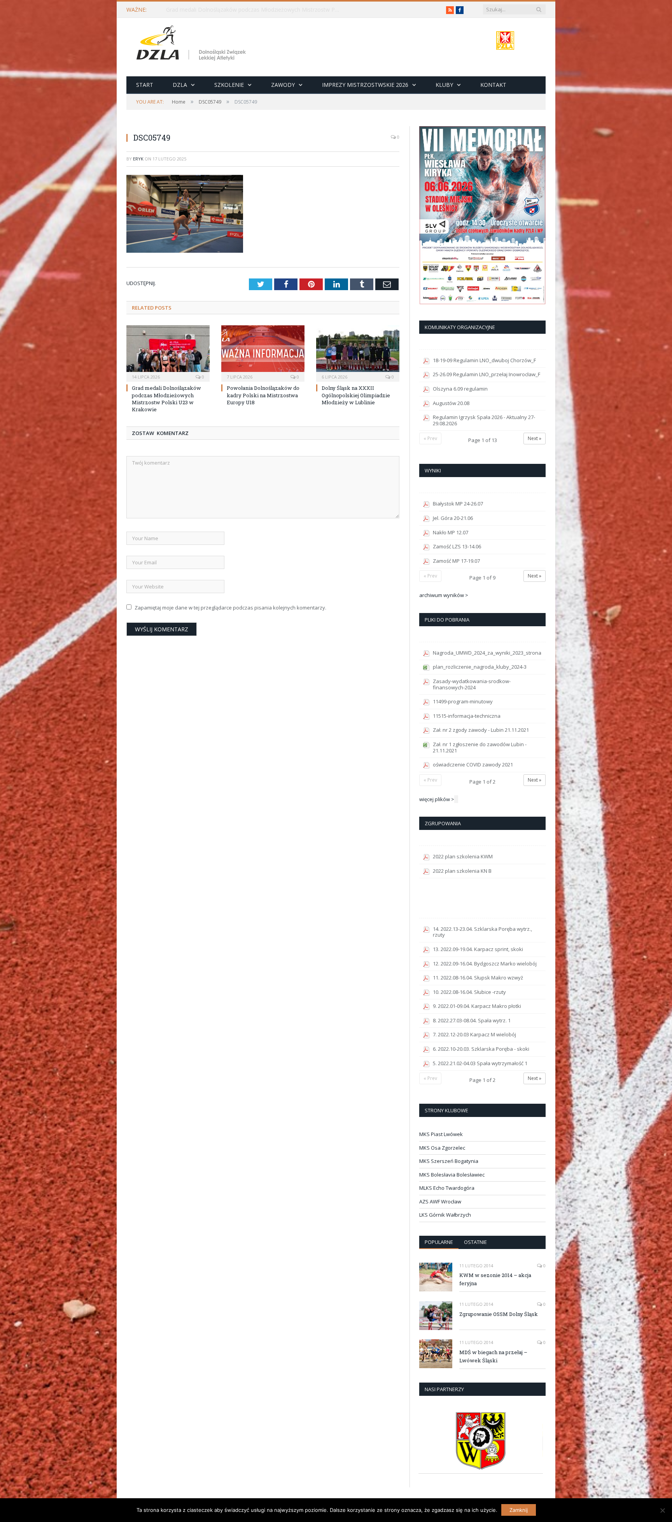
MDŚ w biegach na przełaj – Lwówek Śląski (493, 1356)
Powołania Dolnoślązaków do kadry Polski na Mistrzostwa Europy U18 (263, 394)
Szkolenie (229, 84)
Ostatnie (475, 1241)
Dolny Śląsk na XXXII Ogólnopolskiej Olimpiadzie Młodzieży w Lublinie (356, 394)
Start (144, 84)
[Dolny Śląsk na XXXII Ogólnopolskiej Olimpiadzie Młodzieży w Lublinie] (357, 352)
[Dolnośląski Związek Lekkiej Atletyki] (192, 44)
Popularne (439, 1241)
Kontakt (493, 84)
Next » (534, 438)
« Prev (430, 438)
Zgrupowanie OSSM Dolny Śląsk (498, 1314)
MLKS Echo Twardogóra (446, 1187)
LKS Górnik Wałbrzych (445, 1214)
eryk (138, 159)
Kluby (444, 84)
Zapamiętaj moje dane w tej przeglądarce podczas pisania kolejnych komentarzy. (230, 607)
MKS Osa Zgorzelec (442, 1147)
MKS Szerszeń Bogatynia (448, 1160)
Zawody (283, 84)
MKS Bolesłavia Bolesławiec (452, 1174)
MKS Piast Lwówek (441, 1134)
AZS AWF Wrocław (440, 1201)
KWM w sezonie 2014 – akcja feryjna (495, 1279)
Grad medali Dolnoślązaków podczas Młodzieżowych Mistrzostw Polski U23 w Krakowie (255, 9)
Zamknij (518, 1510)
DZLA (180, 84)
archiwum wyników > (443, 595)
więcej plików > (436, 799)
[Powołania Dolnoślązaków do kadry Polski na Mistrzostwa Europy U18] (262, 352)
